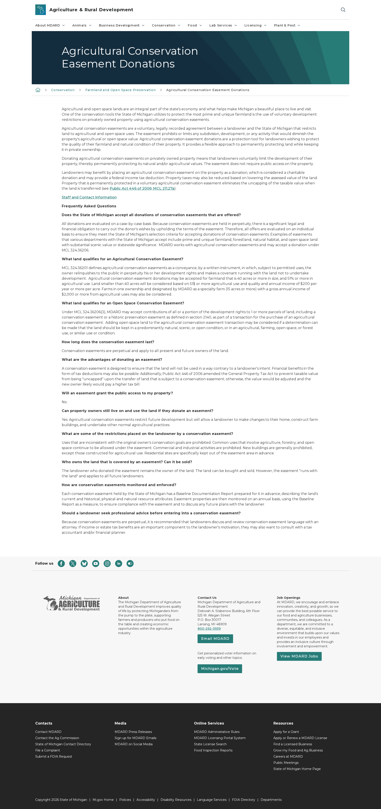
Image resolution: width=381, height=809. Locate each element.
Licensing (253, 25)
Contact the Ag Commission (57, 738)
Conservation (164, 25)
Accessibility (145, 800)
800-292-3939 (209, 629)
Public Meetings (286, 763)
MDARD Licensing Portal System (220, 738)
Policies (125, 800)
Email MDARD (215, 639)
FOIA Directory (243, 800)
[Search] (343, 10)
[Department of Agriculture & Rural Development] (38, 90)
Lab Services (220, 25)
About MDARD (47, 25)
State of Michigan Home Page (297, 769)
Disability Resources (176, 800)
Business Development (119, 25)
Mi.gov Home (103, 800)
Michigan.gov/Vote (220, 669)
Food (192, 25)
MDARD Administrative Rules (216, 732)
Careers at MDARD (288, 756)
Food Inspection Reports (213, 750)
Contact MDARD (48, 732)
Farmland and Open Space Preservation (120, 90)
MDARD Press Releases (133, 732)
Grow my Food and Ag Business (298, 750)
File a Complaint (47, 750)
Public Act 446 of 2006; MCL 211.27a (142, 188)
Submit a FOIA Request (53, 756)
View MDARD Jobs (299, 656)
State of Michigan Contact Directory (63, 744)
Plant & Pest (284, 25)
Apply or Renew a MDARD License (300, 738)
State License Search (210, 744)
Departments (271, 800)
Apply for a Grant (286, 732)
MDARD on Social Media (134, 744)
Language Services (211, 800)
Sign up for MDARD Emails (135, 738)
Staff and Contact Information (89, 197)
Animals (79, 25)
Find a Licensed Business (292, 744)
